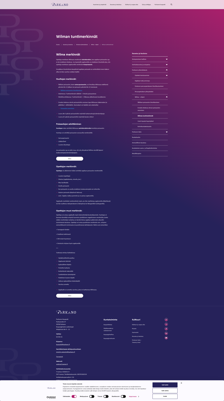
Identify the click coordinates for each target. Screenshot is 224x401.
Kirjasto (134, 328)
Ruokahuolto (136, 137)
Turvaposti (59, 357)
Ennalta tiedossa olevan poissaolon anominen (149, 109)
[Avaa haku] (171, 4)
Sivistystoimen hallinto (139, 59)
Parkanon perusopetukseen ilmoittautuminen (149, 86)
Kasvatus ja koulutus (115, 4)
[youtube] (166, 337)
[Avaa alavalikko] (167, 59)
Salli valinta (165, 390)
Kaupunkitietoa (108, 325)
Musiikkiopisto (136, 153)
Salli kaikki (165, 385)
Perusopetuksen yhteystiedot (144, 92)
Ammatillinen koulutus (139, 143)
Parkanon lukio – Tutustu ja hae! (136, 341)
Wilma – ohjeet (95, 44)
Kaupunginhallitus (109, 334)
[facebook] (166, 328)
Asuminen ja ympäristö (99, 4)
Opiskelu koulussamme (142, 75)
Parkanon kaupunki (160, 4)
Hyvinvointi (135, 332)
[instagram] (166, 319)
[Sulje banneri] (181, 383)
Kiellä (165, 396)
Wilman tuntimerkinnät (145, 116)
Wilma (69, 158)
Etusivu (58, 44)
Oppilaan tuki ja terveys (142, 81)
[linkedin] (166, 333)
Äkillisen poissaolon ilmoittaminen (148, 102)
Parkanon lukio (136, 132)
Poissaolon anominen (67, 108)
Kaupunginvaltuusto (109, 338)
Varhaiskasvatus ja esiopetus (141, 65)
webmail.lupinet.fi (62, 364)
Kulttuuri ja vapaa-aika (131, 4)
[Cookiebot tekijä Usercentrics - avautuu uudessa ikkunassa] (51, 397)
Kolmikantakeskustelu (144, 126)
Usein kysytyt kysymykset (146, 121)
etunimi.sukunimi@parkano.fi (65, 352)
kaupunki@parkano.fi (63, 344)
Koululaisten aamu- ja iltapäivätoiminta (144, 148)
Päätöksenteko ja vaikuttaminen (108, 329)
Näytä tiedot (132, 396)
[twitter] (166, 324)
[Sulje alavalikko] (167, 70)
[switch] (91, 396)
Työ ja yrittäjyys (146, 4)
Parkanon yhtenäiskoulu (82, 44)
